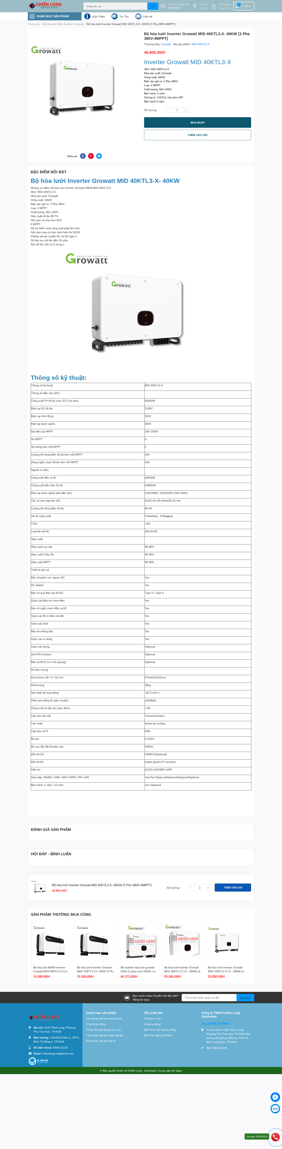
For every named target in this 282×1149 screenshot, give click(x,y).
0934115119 (174, 7)
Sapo (179, 1070)
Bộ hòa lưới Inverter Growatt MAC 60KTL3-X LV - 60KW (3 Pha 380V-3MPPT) (182, 971)
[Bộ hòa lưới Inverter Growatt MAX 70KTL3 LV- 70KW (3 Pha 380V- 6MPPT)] (97, 942)
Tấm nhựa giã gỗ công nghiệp (104, 1035)
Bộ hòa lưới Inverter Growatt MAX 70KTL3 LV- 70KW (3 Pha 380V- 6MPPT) (96, 971)
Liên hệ (147, 16)
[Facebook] (275, 1097)
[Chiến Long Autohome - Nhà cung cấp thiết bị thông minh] (51, 6)
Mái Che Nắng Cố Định (158, 1035)
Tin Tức (124, 16)
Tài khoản (224, 4)
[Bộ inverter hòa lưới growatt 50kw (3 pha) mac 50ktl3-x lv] (140, 942)
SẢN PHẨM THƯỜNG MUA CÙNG (61, 914)
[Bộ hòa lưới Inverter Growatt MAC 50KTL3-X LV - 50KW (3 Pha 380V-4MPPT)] (228, 942)
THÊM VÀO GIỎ (198, 135)
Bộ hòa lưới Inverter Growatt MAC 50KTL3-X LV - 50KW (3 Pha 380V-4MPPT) (226, 971)
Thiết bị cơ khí (152, 1018)
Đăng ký (245, 997)
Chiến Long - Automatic (142, 1070)
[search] (152, 6)
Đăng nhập (224, 8)
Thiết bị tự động (96, 1024)
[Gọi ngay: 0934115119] (275, 1137)
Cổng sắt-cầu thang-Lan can (103, 1029)
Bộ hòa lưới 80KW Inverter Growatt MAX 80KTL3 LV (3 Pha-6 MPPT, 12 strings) (50, 971)
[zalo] (275, 1108)
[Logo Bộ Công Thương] (39, 1061)
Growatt (166, 44)
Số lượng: (150, 110)
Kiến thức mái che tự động (160, 1029)
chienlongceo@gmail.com (58, 1053)
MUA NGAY (197, 122)
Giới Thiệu (98, 16)
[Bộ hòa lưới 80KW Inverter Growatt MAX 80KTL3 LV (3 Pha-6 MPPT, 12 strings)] (53, 942)
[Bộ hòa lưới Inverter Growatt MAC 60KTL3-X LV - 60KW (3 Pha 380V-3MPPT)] (184, 942)
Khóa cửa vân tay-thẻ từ (101, 1040)
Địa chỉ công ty (204, 6)
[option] (84, 86)
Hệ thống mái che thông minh (104, 1018)
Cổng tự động (152, 1024)
